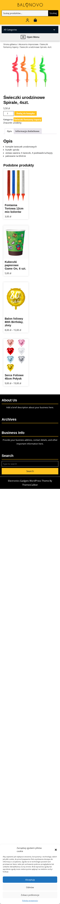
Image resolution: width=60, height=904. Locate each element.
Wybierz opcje (21, 317)
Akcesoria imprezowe (28, 44)
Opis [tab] (9, 131)
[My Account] (27, 20)
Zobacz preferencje (30, 895)
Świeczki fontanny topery (27, 119)
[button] (55, 849)
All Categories (10, 29)
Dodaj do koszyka (25, 113)
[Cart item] (35, 20)
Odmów (30, 887)
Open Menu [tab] (33, 37)
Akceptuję (30, 879)
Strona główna (10, 44)
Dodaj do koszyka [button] (21, 203)
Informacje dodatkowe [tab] (27, 131)
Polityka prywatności (30, 900)
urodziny (17, 122)
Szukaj (53, 13)
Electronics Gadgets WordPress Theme (28, 480)
